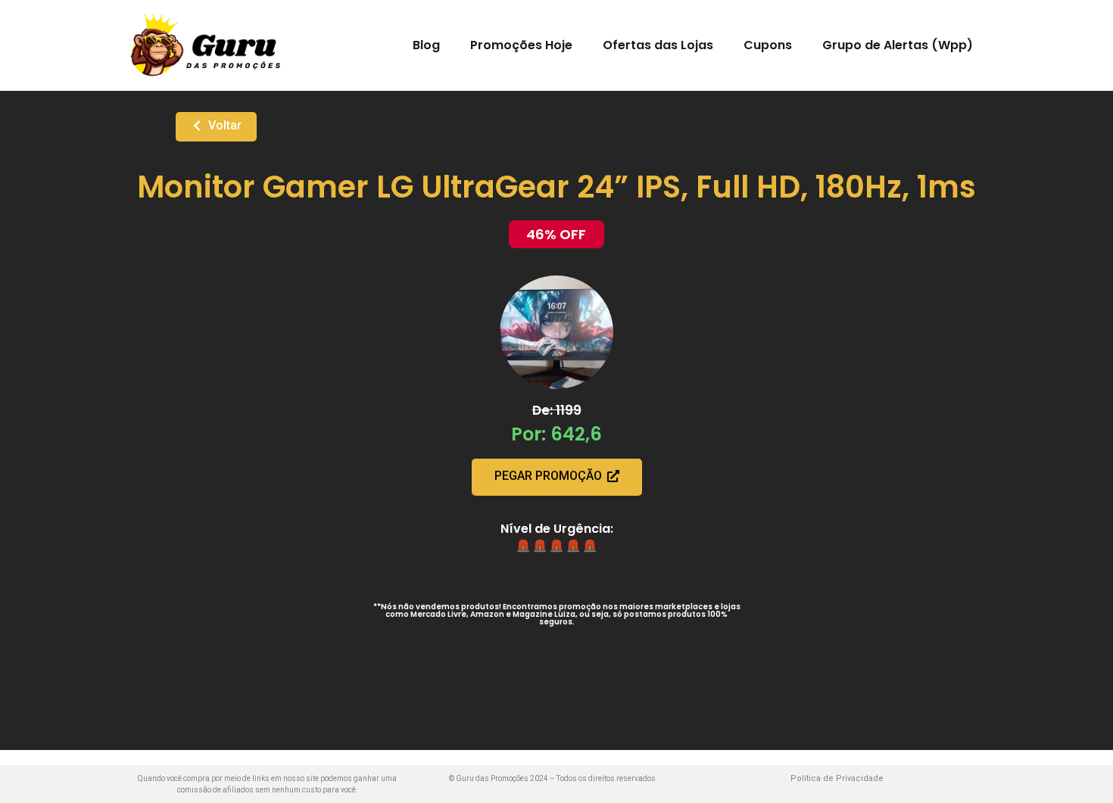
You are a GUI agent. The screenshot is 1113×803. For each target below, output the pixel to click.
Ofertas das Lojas (658, 45)
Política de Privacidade (837, 778)
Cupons (768, 45)
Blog (426, 45)
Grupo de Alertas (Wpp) (897, 45)
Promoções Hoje (521, 45)
